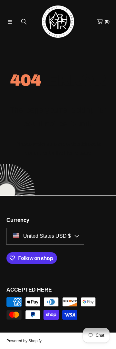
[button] (10, 22)
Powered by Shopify (24, 341)
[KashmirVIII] (58, 21)
